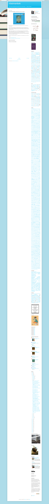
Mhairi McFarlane (38, 224)
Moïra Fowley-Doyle (34, 229)
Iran (38, 98)
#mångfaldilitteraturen (33, 282)
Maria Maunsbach (36, 215)
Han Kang (39, 166)
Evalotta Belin (32, 158)
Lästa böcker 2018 (38, 64)
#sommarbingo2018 (38, 283)
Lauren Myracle (32, 201)
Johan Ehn (32, 184)
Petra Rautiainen (32, 238)
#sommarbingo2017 (33, 283)
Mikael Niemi (39, 226)
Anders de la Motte (37, 113)
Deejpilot (25, 499)
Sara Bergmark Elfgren (36, 245)
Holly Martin (39, 170)
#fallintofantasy (38, 293)
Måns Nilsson (38, 229)
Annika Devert (34, 123)
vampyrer (38, 90)
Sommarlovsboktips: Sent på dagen (35, 408)
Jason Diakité (34, 175)
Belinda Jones (35, 128)
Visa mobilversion (19, 59)
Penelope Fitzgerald (33, 236)
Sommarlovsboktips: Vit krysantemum (36, 399)
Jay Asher (36, 175)
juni (32, 413)
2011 (34, 333)
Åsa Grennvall (35, 268)
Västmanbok (15, 3)
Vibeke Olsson (34, 264)
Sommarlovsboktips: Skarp (35, 390)
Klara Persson (39, 198)
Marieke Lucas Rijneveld (38, 218)
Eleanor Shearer (32, 149)
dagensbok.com (33, 363)
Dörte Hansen (34, 148)
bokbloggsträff (38, 67)
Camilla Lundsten (32, 132)
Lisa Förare (38, 206)
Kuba (34, 100)
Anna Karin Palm (35, 119)
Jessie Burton (32, 182)
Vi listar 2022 (34, 65)
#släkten (33, 54)
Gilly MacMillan (35, 164)
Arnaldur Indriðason (33, 125)
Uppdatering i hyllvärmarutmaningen (36, 382)
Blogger (29, 499)
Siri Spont (34, 251)
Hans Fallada (35, 167)
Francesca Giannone (37, 159)
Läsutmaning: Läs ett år (36, 297)
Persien (39, 101)
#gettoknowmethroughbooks (33, 276)
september (33, 378)
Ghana (34, 97)
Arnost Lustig (36, 125)
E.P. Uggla (39, 148)
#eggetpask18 (39, 273)
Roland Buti (34, 242)
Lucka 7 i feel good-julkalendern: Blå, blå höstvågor (37, 458)
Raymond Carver (33, 241)
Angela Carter (36, 114)
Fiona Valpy (34, 159)
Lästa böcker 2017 (33, 64)
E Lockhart (37, 148)
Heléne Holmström (38, 169)
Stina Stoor (32, 254)
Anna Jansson (37, 118)
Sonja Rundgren (33, 253)
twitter (36, 76)
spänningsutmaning (38, 75)
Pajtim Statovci (37, 235)
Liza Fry (33, 207)
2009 (34, 334)
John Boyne (34, 187)
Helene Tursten (35, 169)
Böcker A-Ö (35, 285)
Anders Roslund (34, 113)
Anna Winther (32, 121)
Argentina (35, 93)
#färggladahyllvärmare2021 (33, 274)
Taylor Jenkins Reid (37, 257)
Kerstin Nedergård (37, 196)
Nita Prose (38, 233)
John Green (36, 187)
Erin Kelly (39, 156)
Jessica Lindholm (37, 181)
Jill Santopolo (38, 182)
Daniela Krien (37, 144)
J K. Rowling (34, 174)
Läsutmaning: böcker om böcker (35, 298)
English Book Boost (34, 296)
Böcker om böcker (13, 8)
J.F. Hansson (39, 174)
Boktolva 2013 (32, 285)
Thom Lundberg (32, 259)
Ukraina (32, 105)
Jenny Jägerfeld (33, 179)
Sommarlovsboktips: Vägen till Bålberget (36, 410)
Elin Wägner (39, 151)
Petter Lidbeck (36, 238)
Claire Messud (32, 143)
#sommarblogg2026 (37, 54)
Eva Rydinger (36, 157)
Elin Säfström (35, 151)
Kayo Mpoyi (39, 195)
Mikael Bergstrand (33, 226)
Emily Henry (34, 154)
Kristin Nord (38, 199)
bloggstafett (38, 66)
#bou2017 (35, 293)
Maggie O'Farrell (38, 210)
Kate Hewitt (34, 195)
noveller (38, 87)
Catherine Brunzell (34, 137)
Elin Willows (37, 151)
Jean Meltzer (38, 175)
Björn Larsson (38, 129)
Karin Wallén (37, 193)
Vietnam (37, 105)
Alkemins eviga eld (36, 465)
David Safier (32, 146)
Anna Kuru (38, 119)
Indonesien (35, 98)
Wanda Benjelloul (37, 265)
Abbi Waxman (32, 108)
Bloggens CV (17, 8)
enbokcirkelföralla (34, 70)
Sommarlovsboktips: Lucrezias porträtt (36, 385)
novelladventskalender (38, 302)
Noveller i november (34, 299)
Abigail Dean (35, 108)
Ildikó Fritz (36, 172)
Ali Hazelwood (38, 111)
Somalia (32, 103)
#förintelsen (36, 294)
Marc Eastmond (32, 213)
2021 (32, 419)
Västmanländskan (37, 11)
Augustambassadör (33, 57)
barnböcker (35, 84)
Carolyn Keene (39, 135)
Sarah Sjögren (35, 248)
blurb (35, 67)
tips (31, 76)
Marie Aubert (34, 216)
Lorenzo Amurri (38, 207)
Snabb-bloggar (33, 462)
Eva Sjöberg (39, 157)
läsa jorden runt (35, 301)
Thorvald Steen (39, 259)
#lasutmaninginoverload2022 (33, 279)
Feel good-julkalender (33, 59)
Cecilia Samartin (34, 138)
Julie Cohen (34, 190)
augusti (33, 379)
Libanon (39, 100)
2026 (32, 372)
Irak (36, 98)
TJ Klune (37, 256)
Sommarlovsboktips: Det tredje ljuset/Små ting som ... (35, 405)
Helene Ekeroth (32, 169)
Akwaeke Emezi (32, 110)
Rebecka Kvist (39, 241)
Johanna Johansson (37, 185)
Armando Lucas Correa (38, 124)
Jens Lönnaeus (38, 179)
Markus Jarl (37, 219)
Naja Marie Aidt (35, 230)
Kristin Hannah (32, 199)
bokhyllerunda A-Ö (33, 288)
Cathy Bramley (37, 137)
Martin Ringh (32, 221)
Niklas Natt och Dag (33, 232)
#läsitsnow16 (39, 280)
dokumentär (34, 86)
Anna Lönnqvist (35, 120)
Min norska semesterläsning (35, 381)
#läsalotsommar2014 (38, 279)
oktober (33, 377)
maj (32, 414)
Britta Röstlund (32, 131)
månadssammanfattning (38, 72)
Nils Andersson (39, 232)
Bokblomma (33, 356)
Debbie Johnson (38, 146)
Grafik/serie (32, 84)
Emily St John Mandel (38, 154)
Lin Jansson (37, 202)
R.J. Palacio (34, 239)
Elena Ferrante (35, 149)
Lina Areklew (39, 202)
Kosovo (32, 100)
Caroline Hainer (35, 134)
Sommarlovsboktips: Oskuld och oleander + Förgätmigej (35, 398)
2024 (32, 374)
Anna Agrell (36, 117)
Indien (32, 98)
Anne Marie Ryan (34, 122)
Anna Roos (38, 120)
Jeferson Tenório (32, 177)
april (32, 415)
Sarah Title (38, 248)
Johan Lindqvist (38, 184)
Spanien (35, 103)
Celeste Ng (38, 138)
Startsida (9, 8)
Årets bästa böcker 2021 (36, 81)
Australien (38, 93)
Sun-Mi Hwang (37, 254)
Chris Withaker (39, 140)
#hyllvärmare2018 (33, 277)
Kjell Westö (35, 197)
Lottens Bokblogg (34, 342)
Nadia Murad (32, 230)
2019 (32, 421)
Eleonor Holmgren (38, 149)
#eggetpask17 (36, 273)
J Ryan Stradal (37, 174)
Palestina (37, 101)
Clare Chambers (35, 143)
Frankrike (38, 96)
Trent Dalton (38, 261)
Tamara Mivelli (39, 256)
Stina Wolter (35, 254)
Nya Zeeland (32, 101)
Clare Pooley (39, 143)
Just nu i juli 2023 (34, 412)
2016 (34, 330)
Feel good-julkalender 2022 (36, 60)
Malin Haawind (35, 212)
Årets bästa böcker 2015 (36, 79)
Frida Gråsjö (39, 161)
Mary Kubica (37, 221)
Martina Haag (35, 221)
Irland (39, 98)
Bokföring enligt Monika (34, 351)
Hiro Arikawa (32, 170)
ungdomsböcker (33, 90)
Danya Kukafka (36, 145)
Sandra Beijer (39, 244)
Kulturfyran (38, 285)
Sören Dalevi (34, 256)
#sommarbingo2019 (33, 284)
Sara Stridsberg (32, 247)
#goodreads (32, 53)
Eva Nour (34, 157)
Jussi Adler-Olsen (38, 190)
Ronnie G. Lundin (37, 242)
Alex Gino (38, 110)
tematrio (35, 290)
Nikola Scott (36, 232)
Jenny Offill (36, 179)
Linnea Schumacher (37, 205)
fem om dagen (37, 70)
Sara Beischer (32, 245)
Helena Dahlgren (35, 168)
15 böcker (36, 284)
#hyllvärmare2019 (38, 277)
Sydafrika (38, 103)
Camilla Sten (36, 132)
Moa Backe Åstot (32, 227)
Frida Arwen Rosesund (35, 161)
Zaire (39, 105)
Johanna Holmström (33, 185)
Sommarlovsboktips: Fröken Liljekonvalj (36, 402)
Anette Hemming (32, 114)
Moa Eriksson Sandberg (37, 227)
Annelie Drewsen (37, 122)
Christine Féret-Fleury (38, 141)
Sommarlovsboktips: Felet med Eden (36, 396)
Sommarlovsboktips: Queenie (35, 383)
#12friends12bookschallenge (33, 271)
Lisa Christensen (34, 206)
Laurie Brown (35, 201)
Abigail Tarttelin (37, 108)
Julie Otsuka (36, 190)
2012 (32, 427)
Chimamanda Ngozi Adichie (34, 140)
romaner (35, 88)
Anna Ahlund (39, 117)
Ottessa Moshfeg (34, 235)
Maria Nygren (39, 215)
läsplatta (34, 72)
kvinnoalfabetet (37, 288)
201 (34, 328)
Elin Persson (32, 151)
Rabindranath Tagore (37, 239)
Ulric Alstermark (35, 262)
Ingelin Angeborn (38, 172)
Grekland (36, 97)
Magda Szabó (35, 210)
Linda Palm (33, 204)
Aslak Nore (34, 126)
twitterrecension (39, 76)
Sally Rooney (34, 244)
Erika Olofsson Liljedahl (36, 156)
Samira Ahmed (36, 244)
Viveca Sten (35, 265)
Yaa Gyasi (34, 266)
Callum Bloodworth (36, 131)
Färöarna (32, 97)
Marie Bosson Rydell (37, 216)
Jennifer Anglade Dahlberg (36, 177)
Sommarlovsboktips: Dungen (35, 400)
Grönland (39, 97)
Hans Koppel (38, 167)
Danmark (38, 94)
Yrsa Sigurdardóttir (37, 267)
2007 (32, 431)
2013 (32, 426)
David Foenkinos (38, 145)
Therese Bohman (36, 258)
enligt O (33, 344)
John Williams (38, 187)
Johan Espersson (35, 184)
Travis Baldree (34, 261)
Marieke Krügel (34, 218)
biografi (39, 84)
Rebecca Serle (36, 241)
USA (37, 104)
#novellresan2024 (38, 282)
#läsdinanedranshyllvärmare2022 (34, 280)
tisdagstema (34, 76)
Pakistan (35, 101)
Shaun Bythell (37, 250)
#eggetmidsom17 (32, 273)
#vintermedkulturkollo (38, 56)
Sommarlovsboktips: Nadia (35, 386)
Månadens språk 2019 (34, 287)
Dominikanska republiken (33, 95)
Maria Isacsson (32, 215)
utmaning (39, 290)
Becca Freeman (32, 128)
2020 (32, 420)
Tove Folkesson (37, 260)
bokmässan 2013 (37, 68)
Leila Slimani (38, 201)
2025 (32, 373)
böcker (35, 69)
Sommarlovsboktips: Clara (35, 389)
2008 (32, 430)
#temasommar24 (33, 56)
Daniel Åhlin (35, 144)
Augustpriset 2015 (38, 57)
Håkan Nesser (33, 171)
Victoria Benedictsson (38, 264)
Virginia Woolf (32, 265)
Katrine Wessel (36, 195)
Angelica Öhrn (38, 114)
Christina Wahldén (34, 141)
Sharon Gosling (34, 250)
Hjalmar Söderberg (36, 170)
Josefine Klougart (33, 188)
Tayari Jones (35, 257)
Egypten (38, 95)
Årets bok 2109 (35, 78)
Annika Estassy (37, 123)
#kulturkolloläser (37, 53)
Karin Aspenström (37, 192)
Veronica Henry (37, 263)
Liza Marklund (35, 207)
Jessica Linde (34, 181)
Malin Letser (38, 212)
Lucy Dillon (34, 209)
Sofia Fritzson (32, 252)
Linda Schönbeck (37, 204)
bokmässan (32, 68)
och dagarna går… (34, 365)
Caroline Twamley (35, 135)
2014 (34, 331)
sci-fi (39, 88)
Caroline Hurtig (37, 134)
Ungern (34, 105)
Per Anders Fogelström (37, 236)
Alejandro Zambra (35, 110)
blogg (39, 65)
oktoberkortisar (32, 73)
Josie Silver (34, 189)
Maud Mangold (35, 223)
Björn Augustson (35, 129)
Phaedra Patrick (38, 238)
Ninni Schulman (35, 233)
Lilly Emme (35, 202)
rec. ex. (37, 73)
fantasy (38, 86)
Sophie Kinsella (37, 253)
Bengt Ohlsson (38, 128)
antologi (36, 65)
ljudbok (32, 72)
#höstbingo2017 (33, 278)
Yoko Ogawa (34, 267)
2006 (32, 432)
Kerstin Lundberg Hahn (33, 196)
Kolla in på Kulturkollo (36, 62)
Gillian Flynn (32, 164)
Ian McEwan (38, 171)
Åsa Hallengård (37, 268)
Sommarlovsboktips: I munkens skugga (36, 403)
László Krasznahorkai (37, 209)
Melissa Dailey (35, 224)
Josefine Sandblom (37, 188)
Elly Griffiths (38, 152)
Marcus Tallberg (39, 213)
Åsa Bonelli (32, 268)
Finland (34, 96)
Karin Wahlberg (34, 193)
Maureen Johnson (38, 223)
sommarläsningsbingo (33, 75)
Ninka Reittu (32, 233)
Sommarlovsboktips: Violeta (35, 397)
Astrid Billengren (37, 126)
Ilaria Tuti (34, 172)
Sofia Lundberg (38, 252)
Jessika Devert (35, 182)
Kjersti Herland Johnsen (35, 198)
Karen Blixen (35, 191)
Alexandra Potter (35, 111)
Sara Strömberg (36, 247)
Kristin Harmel (35, 199)
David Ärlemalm (35, 146)
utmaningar (33, 291)
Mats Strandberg (33, 222)
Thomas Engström (35, 259)
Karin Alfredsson (33, 192)
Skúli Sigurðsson (36, 251)
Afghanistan (32, 93)
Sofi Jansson (39, 251)
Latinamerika (37, 100)
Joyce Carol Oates (37, 189)
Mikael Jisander (36, 226)
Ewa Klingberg (36, 158)
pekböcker (32, 88)
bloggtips (32, 67)
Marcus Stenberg (35, 213)
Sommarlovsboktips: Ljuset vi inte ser (36, 409)
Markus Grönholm (34, 219)
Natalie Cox (38, 230)
